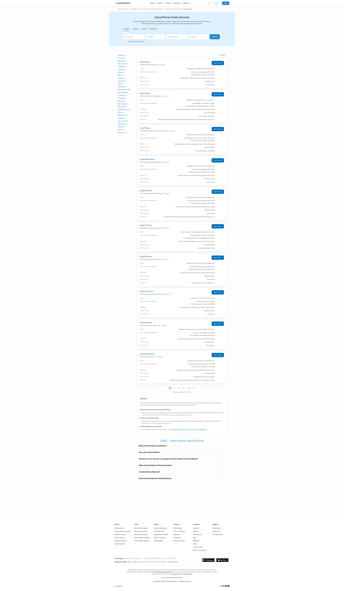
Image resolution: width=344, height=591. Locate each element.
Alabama (121, 55)
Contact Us (216, 531)
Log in (216, 3)
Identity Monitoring (160, 528)
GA (156, 562)
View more (173, 562)
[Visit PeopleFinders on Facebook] (226, 586)
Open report (218, 63)
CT (147, 562)
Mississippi (122, 95)
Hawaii (121, 72)
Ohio (120, 112)
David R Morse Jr (147, 291)
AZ (138, 562)
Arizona (121, 58)
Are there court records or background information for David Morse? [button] (168, 459)
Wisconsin (122, 132)
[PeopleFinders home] (123, 3)
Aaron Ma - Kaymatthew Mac (152, 9)
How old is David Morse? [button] (149, 452)
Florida (121, 69)
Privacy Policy (198, 547)
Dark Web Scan (159, 531)
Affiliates (196, 541)
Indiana (121, 81)
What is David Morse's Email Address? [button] (155, 478)
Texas (121, 127)
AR (135, 562)
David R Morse (146, 323)
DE (150, 562)
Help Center (217, 528)
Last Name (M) (135, 9)
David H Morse (146, 225)
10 (189, 388)
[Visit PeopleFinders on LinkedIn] (223, 586)
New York (122, 107)
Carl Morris (194, 429)
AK (129, 562)
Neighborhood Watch (161, 534)
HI (158, 562)
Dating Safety (158, 541)
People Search (123, 9)
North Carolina (124, 109)
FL (153, 562)
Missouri (122, 98)
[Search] (209, 3)
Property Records (121, 541)
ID (163, 562)
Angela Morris (177, 429)
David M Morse (146, 256)
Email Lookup (119, 537)
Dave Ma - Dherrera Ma (173, 9)
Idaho (121, 75)
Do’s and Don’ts (218, 534)
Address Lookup (120, 534)
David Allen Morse (147, 159)
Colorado (122, 66)
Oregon (121, 118)
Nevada (121, 101)
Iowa (120, 84)
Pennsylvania (123, 121)
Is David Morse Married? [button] (149, 472)
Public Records (120, 544)
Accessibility (118, 586)
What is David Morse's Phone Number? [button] (155, 465)
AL (132, 562)
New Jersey (122, 104)
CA (141, 562)
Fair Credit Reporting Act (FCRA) (161, 572)
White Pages (177, 528)
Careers (195, 531)
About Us (196, 528)
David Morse (145, 62)
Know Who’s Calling (141, 528)
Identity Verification (141, 534)
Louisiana (122, 87)
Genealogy (177, 537)
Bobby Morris (186, 429)
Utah (120, 129)
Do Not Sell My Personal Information (172, 577)
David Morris (203, 429)
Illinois (121, 78)
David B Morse (146, 191)
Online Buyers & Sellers (142, 537)
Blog (194, 537)
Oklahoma (122, 115)
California (122, 64)
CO (144, 562)
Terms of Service (176, 574)
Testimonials (197, 534)
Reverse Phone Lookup (122, 531)
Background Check (140, 531)
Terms (195, 544)
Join (225, 3)
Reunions (176, 534)
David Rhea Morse (147, 354)
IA (161, 562)
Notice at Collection (200, 550)
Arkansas (122, 61)
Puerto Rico (122, 124)
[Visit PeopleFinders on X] (221, 586)
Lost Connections (179, 531)
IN (168, 562)
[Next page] (193, 388)
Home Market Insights (141, 541)
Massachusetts (124, 89)
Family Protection (160, 537)
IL (166, 562)
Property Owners (179, 541)
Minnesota (123, 92)
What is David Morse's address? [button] (152, 446)
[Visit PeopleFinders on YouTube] (228, 586)
